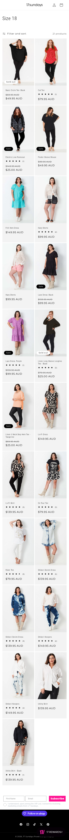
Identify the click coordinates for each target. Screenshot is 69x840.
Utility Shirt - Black (14, 771)
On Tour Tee (43, 503)
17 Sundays (28, 836)
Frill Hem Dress (12, 228)
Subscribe (57, 798)
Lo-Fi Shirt (10, 503)
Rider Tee (10, 570)
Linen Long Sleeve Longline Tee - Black (50, 362)
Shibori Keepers (45, 637)
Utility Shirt (43, 704)
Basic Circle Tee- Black (15, 90)
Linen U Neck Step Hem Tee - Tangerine (18, 435)
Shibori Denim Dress (47, 570)
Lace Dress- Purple (14, 361)
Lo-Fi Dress (43, 434)
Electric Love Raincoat (15, 157)
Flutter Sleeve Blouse (47, 157)
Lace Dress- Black (45, 295)
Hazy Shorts (43, 228)
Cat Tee (41, 90)
